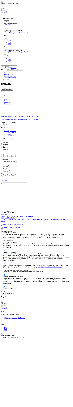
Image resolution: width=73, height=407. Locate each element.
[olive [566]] (9, 156)
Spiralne (10, 134)
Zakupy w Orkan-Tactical (8, 218)
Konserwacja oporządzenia (8, 224)
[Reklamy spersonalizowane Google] (4, 286)
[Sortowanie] (1, 93)
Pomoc (29, 216)
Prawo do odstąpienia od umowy (37, 219)
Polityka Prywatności (13, 216)
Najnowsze (7, 104)
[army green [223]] (1, 156)
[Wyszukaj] (24, 337)
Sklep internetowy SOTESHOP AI (10, 227)
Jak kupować (4, 219)
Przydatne (3, 223)
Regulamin (4, 216)
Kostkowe (11, 135)
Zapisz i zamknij (8, 288)
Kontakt (33, 216)
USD (9, 40)
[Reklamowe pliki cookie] (4, 263)
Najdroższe (7, 101)
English (26, 33)
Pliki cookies (23, 216)
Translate (13, 68)
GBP (9, 44)
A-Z (5, 99)
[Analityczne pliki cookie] (4, 250)
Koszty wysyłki (23, 219)
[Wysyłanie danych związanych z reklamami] (4, 275)
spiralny (4, 146)
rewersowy (5, 142)
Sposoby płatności (13, 219)
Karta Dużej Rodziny (53, 219)
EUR (9, 42)
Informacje (4, 214)
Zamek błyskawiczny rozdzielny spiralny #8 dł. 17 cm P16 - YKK (19, 119)
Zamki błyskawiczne (10, 132)
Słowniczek (19, 224)
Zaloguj (7, 21)
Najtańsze (7, 102)
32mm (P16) (6, 149)
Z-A (5, 97)
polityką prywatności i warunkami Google (50, 267)
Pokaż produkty (5, 180)
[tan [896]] (13, 156)
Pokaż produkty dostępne (9, 139)
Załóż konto (7, 24)
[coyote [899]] (5, 156)
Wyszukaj (3, 69)
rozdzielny (5, 144)
